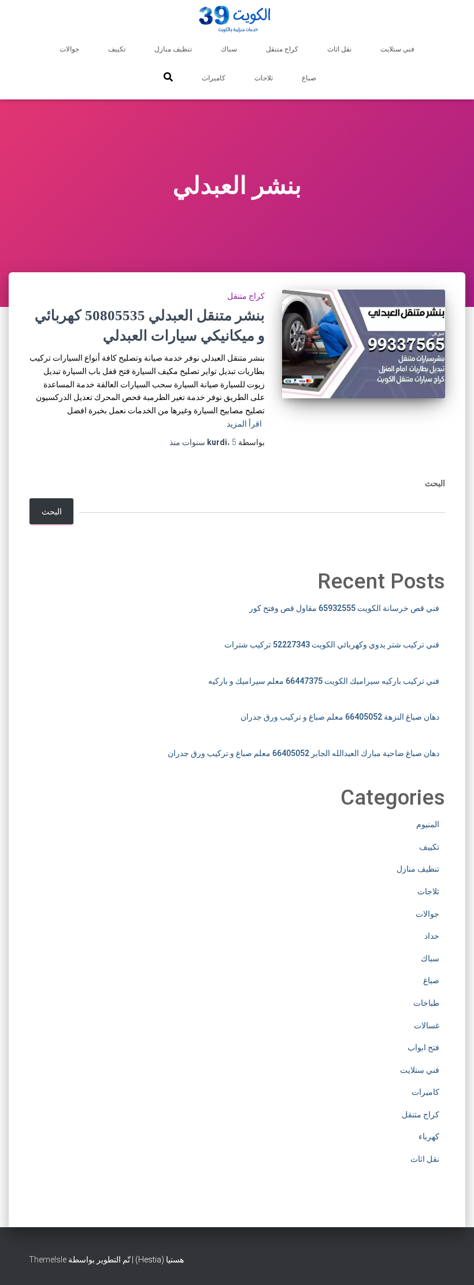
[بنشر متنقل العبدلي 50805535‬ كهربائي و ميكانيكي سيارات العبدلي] (364, 344)
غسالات (426, 1025)
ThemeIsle (47, 1259)
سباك (229, 49)
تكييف (116, 49)
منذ (202, 442)
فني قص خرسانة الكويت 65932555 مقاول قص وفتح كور (344, 608)
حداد (431, 935)
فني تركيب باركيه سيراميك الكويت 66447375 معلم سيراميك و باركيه (323, 681)
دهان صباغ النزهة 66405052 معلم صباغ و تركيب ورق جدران (339, 716)
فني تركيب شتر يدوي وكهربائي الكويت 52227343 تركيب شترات (331, 644)
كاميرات (213, 78)
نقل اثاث (339, 49)
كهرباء (429, 1136)
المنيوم (427, 824)
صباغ (309, 78)
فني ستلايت (397, 49)
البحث (435, 483)
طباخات (426, 1003)
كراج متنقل (282, 49)
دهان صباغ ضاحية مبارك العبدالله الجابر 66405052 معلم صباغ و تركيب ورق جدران (303, 753)
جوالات (69, 49)
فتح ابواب (423, 1047)
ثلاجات (263, 78)
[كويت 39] (237, 20)
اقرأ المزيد (244, 423)
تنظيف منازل (173, 49)
